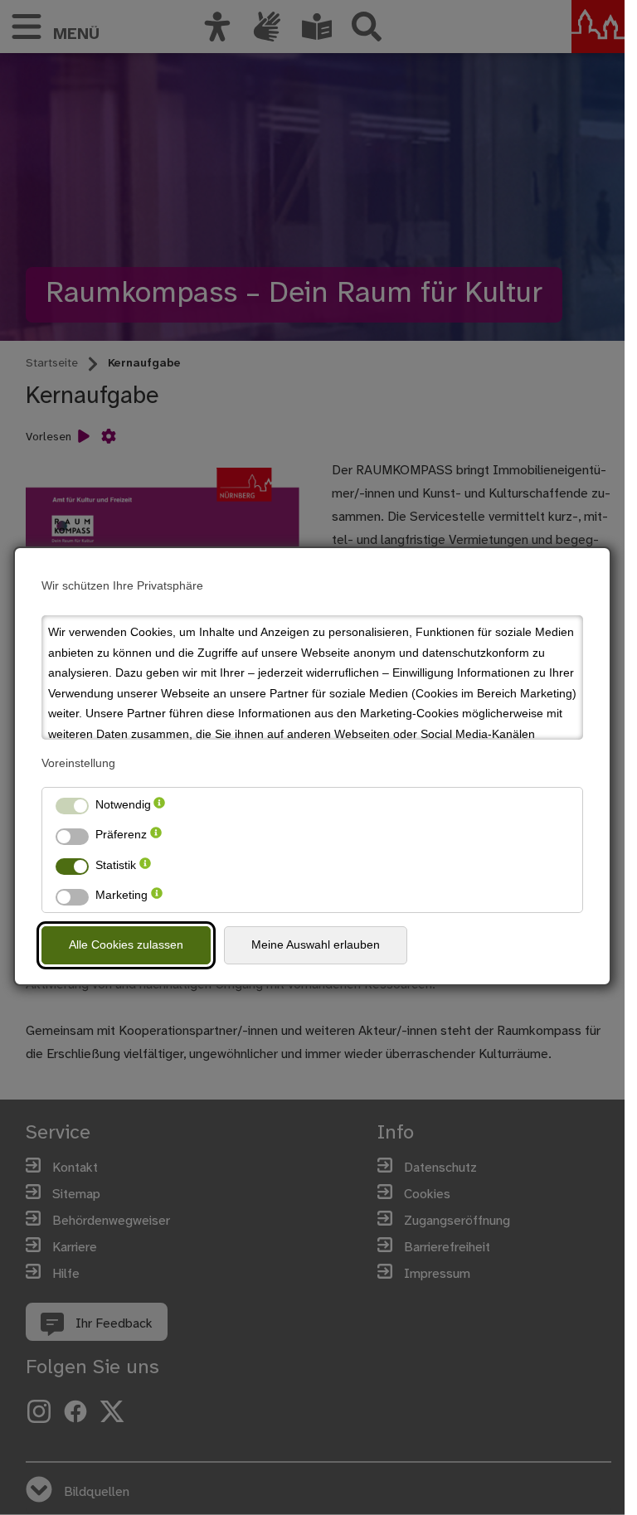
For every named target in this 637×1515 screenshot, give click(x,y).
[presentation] (159, 804)
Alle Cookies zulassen (126, 944)
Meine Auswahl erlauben (315, 944)
